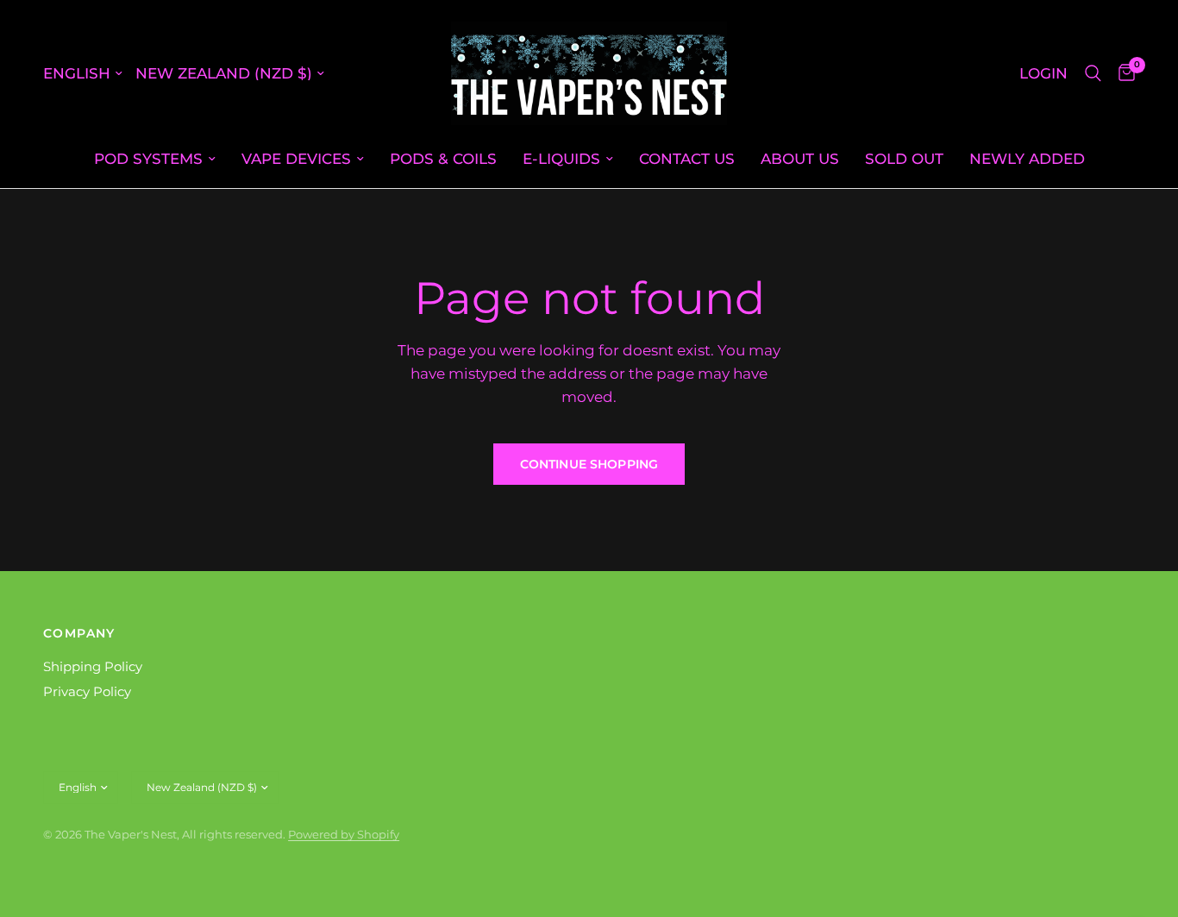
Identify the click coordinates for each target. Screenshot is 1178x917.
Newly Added (1027, 158)
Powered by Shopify (343, 834)
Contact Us (687, 158)
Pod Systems (148, 158)
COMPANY (79, 633)
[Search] (1093, 73)
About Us (800, 158)
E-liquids (561, 158)
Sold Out (904, 158)
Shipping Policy (92, 666)
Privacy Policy (87, 691)
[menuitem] (155, 158)
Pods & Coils (443, 158)
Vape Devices (296, 158)
